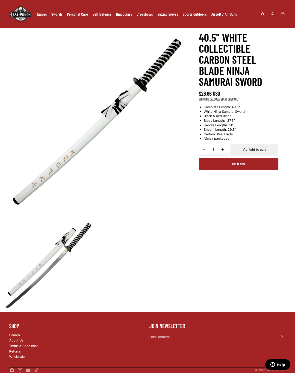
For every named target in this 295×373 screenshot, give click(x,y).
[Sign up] (281, 337)
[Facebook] (12, 370)
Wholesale (17, 357)
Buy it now (238, 164)
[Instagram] (20, 370)
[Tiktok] (36, 370)
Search (14, 335)
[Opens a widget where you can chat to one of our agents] (277, 365)
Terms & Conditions (23, 346)
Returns (15, 351)
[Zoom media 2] (47, 265)
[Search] (263, 14)
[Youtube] (28, 370)
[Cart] (282, 14)
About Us (16, 340)
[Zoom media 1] (95, 122)
